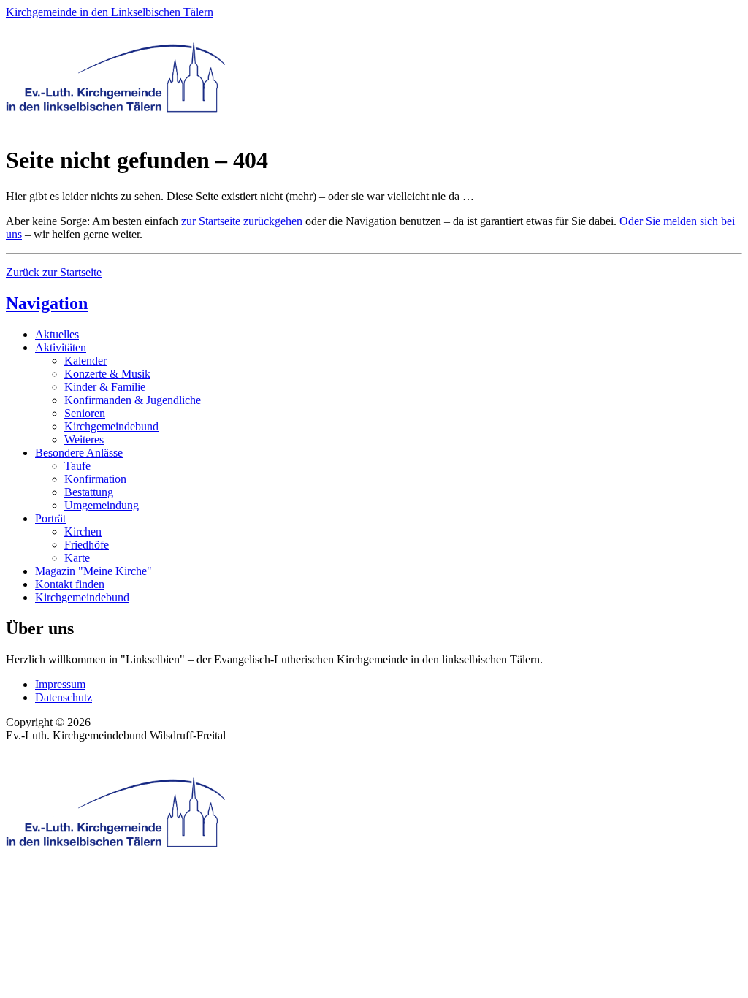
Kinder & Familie (104, 387)
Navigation (47, 303)
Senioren (84, 413)
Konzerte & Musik (107, 373)
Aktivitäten (60, 347)
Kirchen (83, 531)
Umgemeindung (101, 505)
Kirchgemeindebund (111, 426)
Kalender (85, 360)
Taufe (77, 466)
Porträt (50, 518)
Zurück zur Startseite (54, 272)
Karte (77, 558)
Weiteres (84, 439)
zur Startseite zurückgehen (241, 221)
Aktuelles (57, 334)
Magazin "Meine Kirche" (93, 571)
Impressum (60, 684)
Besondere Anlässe (79, 452)
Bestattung (88, 492)
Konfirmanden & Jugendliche (132, 400)
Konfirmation (95, 479)
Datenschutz (63, 697)
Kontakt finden (69, 584)
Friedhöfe (86, 544)
